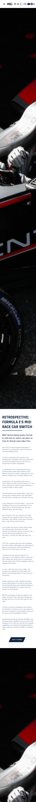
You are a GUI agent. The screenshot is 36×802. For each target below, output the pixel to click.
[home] (18, 4)
